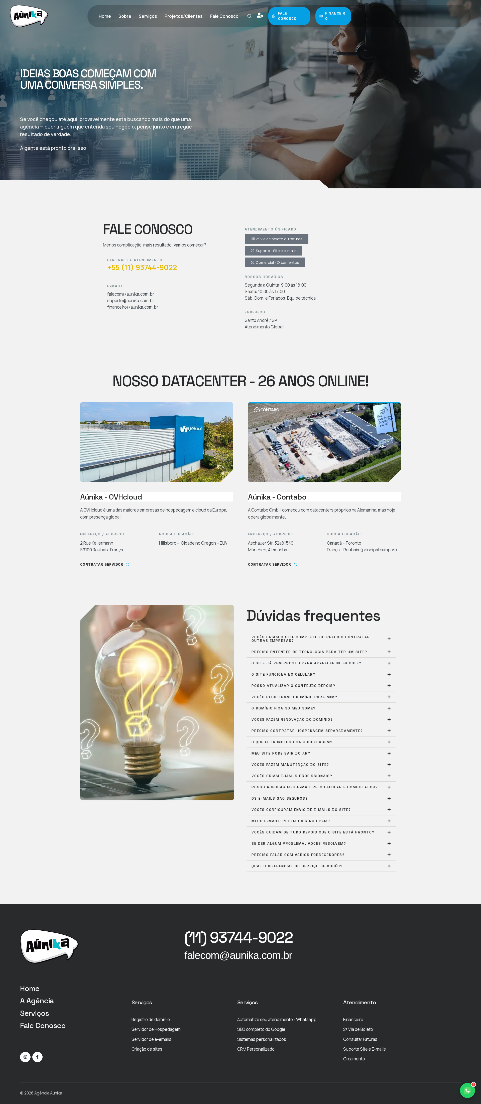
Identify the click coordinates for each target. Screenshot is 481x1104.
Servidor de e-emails (151, 1039)
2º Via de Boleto (358, 1029)
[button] (249, 16)
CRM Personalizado (256, 1049)
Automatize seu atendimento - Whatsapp (276, 1019)
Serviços (34, 1013)
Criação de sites (147, 1049)
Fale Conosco (43, 1025)
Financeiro (353, 1019)
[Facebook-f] (37, 1057)
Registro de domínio (151, 1019)
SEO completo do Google (261, 1029)
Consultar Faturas (360, 1039)
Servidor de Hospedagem (156, 1029)
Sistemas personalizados (261, 1039)
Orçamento (354, 1059)
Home (29, 988)
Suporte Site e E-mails (364, 1049)
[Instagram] (25, 1057)
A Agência (37, 1001)
